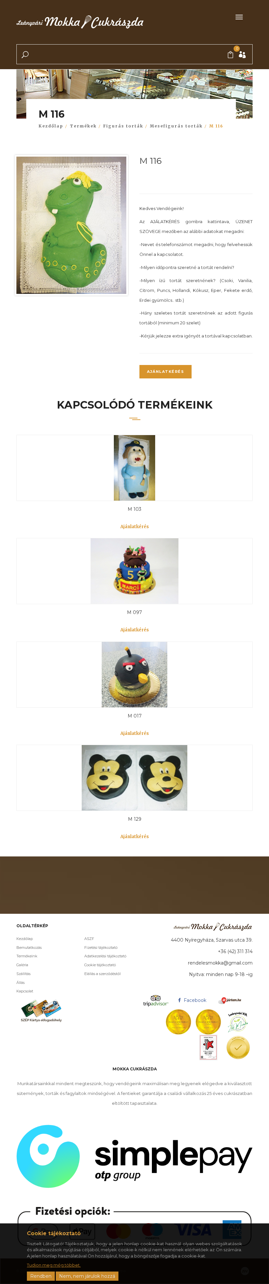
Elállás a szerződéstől (102, 973)
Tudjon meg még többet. (54, 1265)
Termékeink (26, 956)
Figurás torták (123, 126)
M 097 (134, 612)
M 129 (134, 819)
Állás (20, 982)
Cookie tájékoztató (100, 965)
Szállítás (23, 973)
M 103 (134, 509)
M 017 (135, 716)
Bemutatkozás (29, 947)
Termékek (83, 126)
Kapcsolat (24, 991)
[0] (230, 55)
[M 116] (71, 227)
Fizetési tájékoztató (100, 947)
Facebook (194, 1000)
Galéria (22, 965)
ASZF (89, 938)
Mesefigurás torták (176, 126)
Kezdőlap (51, 126)
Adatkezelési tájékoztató (105, 956)
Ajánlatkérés (165, 371)
